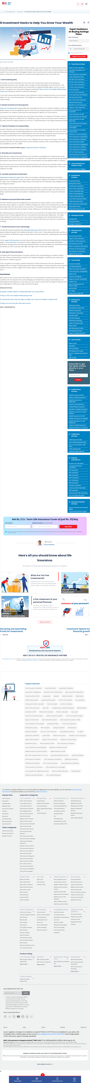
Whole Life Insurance (75, 102)
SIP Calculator (73, 470)
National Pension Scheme (26, 887)
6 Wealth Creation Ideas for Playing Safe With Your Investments (22, 292)
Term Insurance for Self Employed (76, 120)
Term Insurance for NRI (76, 114)
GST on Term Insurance (76, 152)
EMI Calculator (73, 490)
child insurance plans (31, 700)
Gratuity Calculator (31, 732)
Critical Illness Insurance (77, 407)
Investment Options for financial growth (78, 632)
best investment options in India (70, 720)
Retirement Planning (75, 320)
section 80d (73, 288)
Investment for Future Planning (61, 917)
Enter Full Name (73, 37)
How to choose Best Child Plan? (77, 445)
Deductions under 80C (76, 293)
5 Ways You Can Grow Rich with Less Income (15, 303)
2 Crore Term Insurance (76, 84)
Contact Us (84, 1027)
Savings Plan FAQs (75, 919)
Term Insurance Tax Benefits (78, 271)
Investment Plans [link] (60, 798)
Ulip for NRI (72, 357)
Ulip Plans (72, 346)
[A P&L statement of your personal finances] (75, 617)
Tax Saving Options (75, 266)
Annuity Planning (74, 318)
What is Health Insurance (60, 879)
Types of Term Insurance (77, 107)
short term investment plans (34, 716)
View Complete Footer (44, 1064)
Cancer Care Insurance (76, 404)
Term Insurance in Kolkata (77, 147)
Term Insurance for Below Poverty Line (77, 130)
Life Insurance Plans (75, 236)
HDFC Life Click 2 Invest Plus (44, 962)
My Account (5, 816)
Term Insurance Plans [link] (27, 957)
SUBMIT (26, 993)
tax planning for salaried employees (63, 708)
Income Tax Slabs (74, 264)
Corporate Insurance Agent (78, 511)
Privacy (5, 1027)
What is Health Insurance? (77, 397)
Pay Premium (5, 813)
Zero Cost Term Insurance (77, 100)
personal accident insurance (59, 755)
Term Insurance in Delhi (76, 142)
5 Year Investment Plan (76, 191)
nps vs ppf (74, 712)
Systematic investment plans (10, 177)
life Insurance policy (31, 728)
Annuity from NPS (24, 897)
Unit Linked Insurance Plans (32, 230)
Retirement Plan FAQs (76, 922)
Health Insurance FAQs (76, 916)
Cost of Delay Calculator (26, 927)
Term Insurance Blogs (59, 927)
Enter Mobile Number (75, 45)
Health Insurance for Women (78, 428)
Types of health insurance (77, 425)
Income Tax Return (66, 704)
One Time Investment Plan (60, 806)
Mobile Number (42, 523)
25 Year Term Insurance (76, 82)
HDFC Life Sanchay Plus (76, 959)
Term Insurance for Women (78, 117)
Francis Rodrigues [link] (49, 544)
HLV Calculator (74, 480)
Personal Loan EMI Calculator (78, 493)
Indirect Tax (73, 281)
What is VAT (73, 274)
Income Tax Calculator (76, 463)
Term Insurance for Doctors (78, 154)
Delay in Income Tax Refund (78, 279)
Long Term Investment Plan (60, 824)
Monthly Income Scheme (43, 803)
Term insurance (10, 242)
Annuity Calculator (75, 485)
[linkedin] (9, 1016)
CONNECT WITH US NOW (78, 56)
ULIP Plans (4, 811)
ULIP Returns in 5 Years (76, 351)
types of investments (31, 720)
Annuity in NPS (73, 315)
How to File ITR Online (42, 925)
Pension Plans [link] (24, 877)
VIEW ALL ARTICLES (45, 622)
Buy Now (68, 526)
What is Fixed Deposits (76, 193)
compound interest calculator (34, 704)
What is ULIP (73, 343)
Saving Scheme (41, 801)
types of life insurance (12, 240)
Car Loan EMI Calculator (76, 495)
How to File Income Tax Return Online (76, 285)
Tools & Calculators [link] (26, 910)
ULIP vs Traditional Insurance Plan (78, 354)
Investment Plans (74, 181)
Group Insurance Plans (7, 833)
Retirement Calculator (76, 313)
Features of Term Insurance (78, 134)
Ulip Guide (56, 920)
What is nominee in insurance (78, 246)
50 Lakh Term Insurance (76, 79)
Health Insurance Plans (76, 395)
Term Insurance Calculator (77, 74)
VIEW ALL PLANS (23, 964)
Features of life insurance (77, 249)
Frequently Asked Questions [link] (77, 911)
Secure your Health (58, 922)
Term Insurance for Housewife (75, 110)
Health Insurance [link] (60, 877)
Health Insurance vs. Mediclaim (75, 401)
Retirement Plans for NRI (77, 806)
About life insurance (59, 912)
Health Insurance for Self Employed (77, 421)
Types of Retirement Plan (77, 333)
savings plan (46, 696)
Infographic (57, 932)
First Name (9, 523)
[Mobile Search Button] (77, 3)
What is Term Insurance (76, 68)
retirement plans (67, 696)
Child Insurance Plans (7, 831)
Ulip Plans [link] (40, 957)
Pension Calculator (75, 310)
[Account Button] (82, 3)
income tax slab (52, 704)
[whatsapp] (31, 1016)
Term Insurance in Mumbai (77, 139)
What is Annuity (24, 892)
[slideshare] (27, 1016)
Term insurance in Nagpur (77, 169)
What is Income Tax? (42, 930)
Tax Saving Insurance (59, 914)
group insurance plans (48, 700)
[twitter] (14, 1016)
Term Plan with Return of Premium (77, 71)
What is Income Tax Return (77, 269)
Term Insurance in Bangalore (78, 144)
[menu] (86, 4)
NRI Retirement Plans (75, 331)
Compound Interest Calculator (35, 148)
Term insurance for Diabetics (78, 157)
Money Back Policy (75, 183)
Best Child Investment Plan (77, 442)
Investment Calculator (76, 186)
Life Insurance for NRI (76, 243)
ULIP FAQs (73, 924)
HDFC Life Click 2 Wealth (43, 959)
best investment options (49, 720)
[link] (10, 12)
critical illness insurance (67, 732)
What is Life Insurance (76, 882)
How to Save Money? (42, 806)
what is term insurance (32, 708)
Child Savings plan (41, 813)
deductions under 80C (32, 735)
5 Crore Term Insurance (76, 92)
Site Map (62, 1027)
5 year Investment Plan (32, 696)
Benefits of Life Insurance (77, 241)
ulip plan (56, 696)
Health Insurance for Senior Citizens (78, 412)
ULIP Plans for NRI (41, 884)
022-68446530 (59, 1034)
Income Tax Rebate (75, 276)
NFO (55, 816)
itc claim (80, 732)
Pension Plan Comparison (26, 884)
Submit (78, 379)
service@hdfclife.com (45, 1034)
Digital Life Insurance (75, 254)
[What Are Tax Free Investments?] (15, 593)
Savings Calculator (75, 224)
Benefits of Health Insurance (78, 409)
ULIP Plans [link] (40, 877)
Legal (24, 1027)
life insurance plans (31, 660)
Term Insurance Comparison (78, 137)
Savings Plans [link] (41, 798)
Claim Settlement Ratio (76, 77)
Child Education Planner (76, 451)
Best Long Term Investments (78, 204)
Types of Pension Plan (76, 323)
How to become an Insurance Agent (78, 508)
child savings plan (75, 449)
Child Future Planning (59, 930)
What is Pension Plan (25, 882)
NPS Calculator (74, 483)
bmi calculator (79, 700)
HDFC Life (8, 659)
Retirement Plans (74, 305)
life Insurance (72, 728)
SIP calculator (23, 925)
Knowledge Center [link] (60, 910)
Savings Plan (73, 219)
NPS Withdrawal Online (76, 328)
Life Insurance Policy (75, 97)
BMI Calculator (73, 475)
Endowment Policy (75, 206)
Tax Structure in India (42, 920)
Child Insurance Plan (75, 440)
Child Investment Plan (76, 201)
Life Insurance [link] (75, 877)
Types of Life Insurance (76, 238)
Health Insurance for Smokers (78, 418)
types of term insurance (49, 739)
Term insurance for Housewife (27, 824)
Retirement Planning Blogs (60, 925)
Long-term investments (8, 108)
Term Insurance (74, 89)
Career (43, 1027)
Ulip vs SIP (46, 708)
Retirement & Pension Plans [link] (61, 958)
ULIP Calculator (74, 348)
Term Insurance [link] (25, 798)
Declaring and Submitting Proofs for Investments (13, 632)
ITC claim (72, 291)
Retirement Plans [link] (77, 798)
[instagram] (23, 1016)
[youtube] (18, 1016)
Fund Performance (6, 819)
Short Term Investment (76, 188)
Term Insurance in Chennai (77, 149)
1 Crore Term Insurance (76, 87)
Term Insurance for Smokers (78, 95)
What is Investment (58, 801)
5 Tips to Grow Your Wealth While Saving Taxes (16, 296)
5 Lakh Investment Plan (76, 196)
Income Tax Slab (41, 912)
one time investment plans (74, 716)
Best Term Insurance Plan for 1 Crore (36, 755)
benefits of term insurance (77, 735)
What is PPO (73, 326)
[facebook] (5, 1016)
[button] (84, 22)
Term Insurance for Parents (78, 123)
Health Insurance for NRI (77, 416)
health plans (79, 696)
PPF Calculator (73, 472)
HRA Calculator (74, 478)
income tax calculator (65, 700)
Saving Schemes (74, 221)
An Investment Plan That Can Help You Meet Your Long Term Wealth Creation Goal (28, 299)
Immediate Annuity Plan (76, 308)
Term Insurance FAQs (76, 914)
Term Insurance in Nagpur (26, 871)
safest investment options (54, 716)
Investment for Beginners (33, 692)
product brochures (41, 791)
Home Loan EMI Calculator (77, 488)
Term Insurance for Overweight (75, 126)
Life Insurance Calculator (77, 251)
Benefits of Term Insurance (77, 105)
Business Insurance (7, 836)
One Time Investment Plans (77, 199)
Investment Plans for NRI (77, 209)
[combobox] (78, 375)
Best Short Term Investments (53, 692)
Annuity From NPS (30, 712)
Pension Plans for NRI (25, 889)
